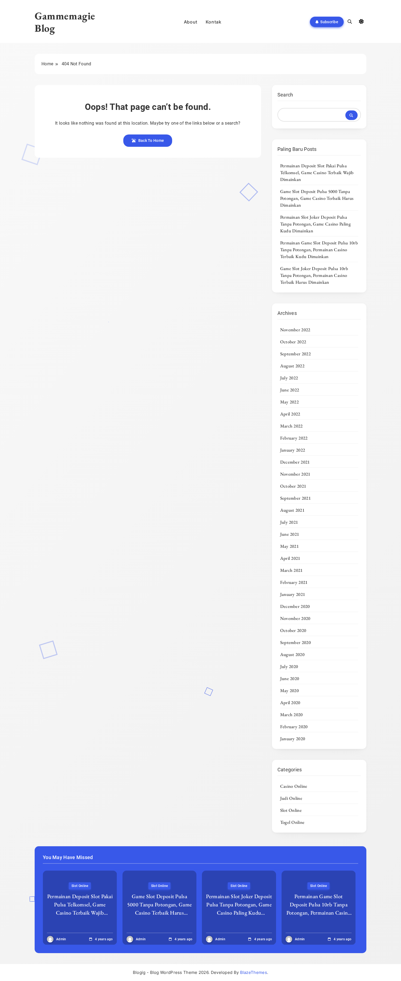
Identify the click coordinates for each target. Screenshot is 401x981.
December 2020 (295, 606)
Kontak (214, 22)
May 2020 (289, 690)
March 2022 (291, 426)
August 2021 (292, 510)
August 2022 (292, 366)
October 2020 (293, 630)
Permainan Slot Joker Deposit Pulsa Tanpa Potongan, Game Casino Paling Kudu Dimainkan (315, 224)
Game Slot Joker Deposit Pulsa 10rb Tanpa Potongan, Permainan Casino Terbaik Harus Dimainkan (314, 275)
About (190, 22)
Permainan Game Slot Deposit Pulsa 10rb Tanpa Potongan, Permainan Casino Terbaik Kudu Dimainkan (319, 249)
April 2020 (290, 702)
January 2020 (292, 739)
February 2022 (294, 438)
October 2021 (293, 486)
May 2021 (289, 546)
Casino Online (293, 786)
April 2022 (290, 414)
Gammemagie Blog (65, 22)
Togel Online (292, 822)
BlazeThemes (253, 972)
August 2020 (292, 654)
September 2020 (295, 642)
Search (285, 95)
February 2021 (294, 582)
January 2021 (292, 594)
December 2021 (295, 462)
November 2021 (295, 474)
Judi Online (291, 798)
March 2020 (291, 714)
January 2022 (292, 450)
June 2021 (289, 534)
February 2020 (294, 727)
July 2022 (289, 378)
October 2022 (293, 342)
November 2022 (295, 330)
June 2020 (289, 678)
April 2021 (290, 558)
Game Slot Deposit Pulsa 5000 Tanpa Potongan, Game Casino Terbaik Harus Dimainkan (317, 198)
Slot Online (291, 810)
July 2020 (289, 666)
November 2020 (295, 618)
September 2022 (295, 354)
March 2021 (291, 570)
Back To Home (151, 140)
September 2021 (295, 498)
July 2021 (289, 522)
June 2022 (289, 390)
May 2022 (289, 402)
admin (61, 939)
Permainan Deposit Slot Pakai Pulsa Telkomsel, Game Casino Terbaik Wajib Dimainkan (317, 172)
